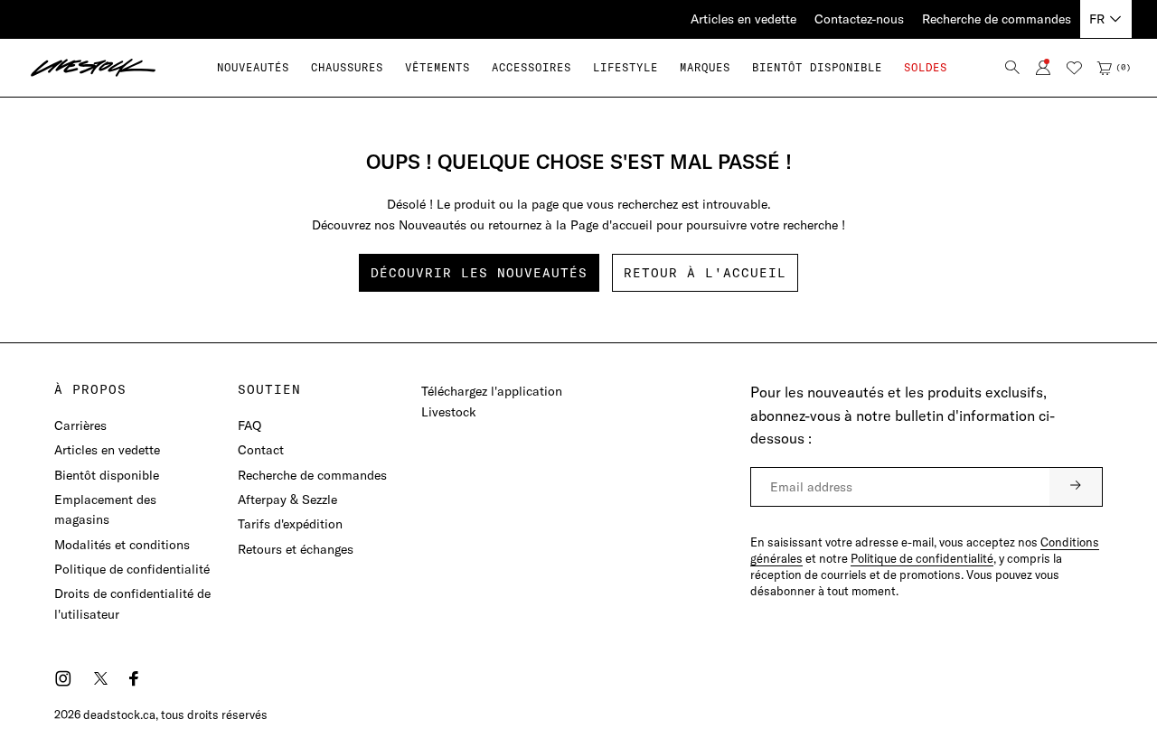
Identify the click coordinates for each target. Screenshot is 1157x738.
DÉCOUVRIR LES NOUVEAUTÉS (479, 273)
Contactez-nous (859, 19)
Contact (261, 450)
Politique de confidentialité (132, 569)
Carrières (80, 425)
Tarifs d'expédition (290, 524)
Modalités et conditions (122, 545)
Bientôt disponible (106, 475)
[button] (347, 67)
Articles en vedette (743, 19)
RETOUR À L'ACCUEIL (705, 273)
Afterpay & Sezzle (287, 499)
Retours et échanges (295, 549)
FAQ (249, 425)
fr (1097, 19)
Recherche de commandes (996, 19)
